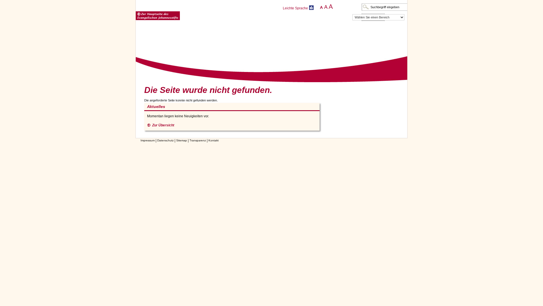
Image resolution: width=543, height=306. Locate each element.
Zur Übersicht (163, 125)
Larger (330, 7)
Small (320, 7)
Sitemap (181, 140)
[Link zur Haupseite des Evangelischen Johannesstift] (158, 15)
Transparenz (197, 140)
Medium (325, 7)
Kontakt (213, 140)
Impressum (148, 140)
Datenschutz (165, 140)
